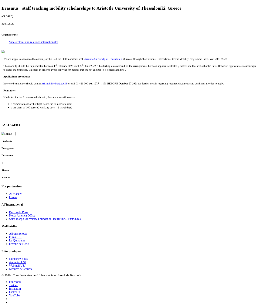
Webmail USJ (17, 265)
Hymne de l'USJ (19, 243)
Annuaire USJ (17, 262)
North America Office (22, 215)
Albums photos (18, 233)
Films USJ (15, 237)
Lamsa (13, 197)
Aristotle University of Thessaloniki (103, 59)
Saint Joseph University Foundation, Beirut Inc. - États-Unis (45, 218)
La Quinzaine (17, 240)
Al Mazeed (15, 193)
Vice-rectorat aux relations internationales (33, 42)
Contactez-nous (18, 258)
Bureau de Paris (18, 212)
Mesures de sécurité (20, 269)
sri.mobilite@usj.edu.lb (54, 83)
